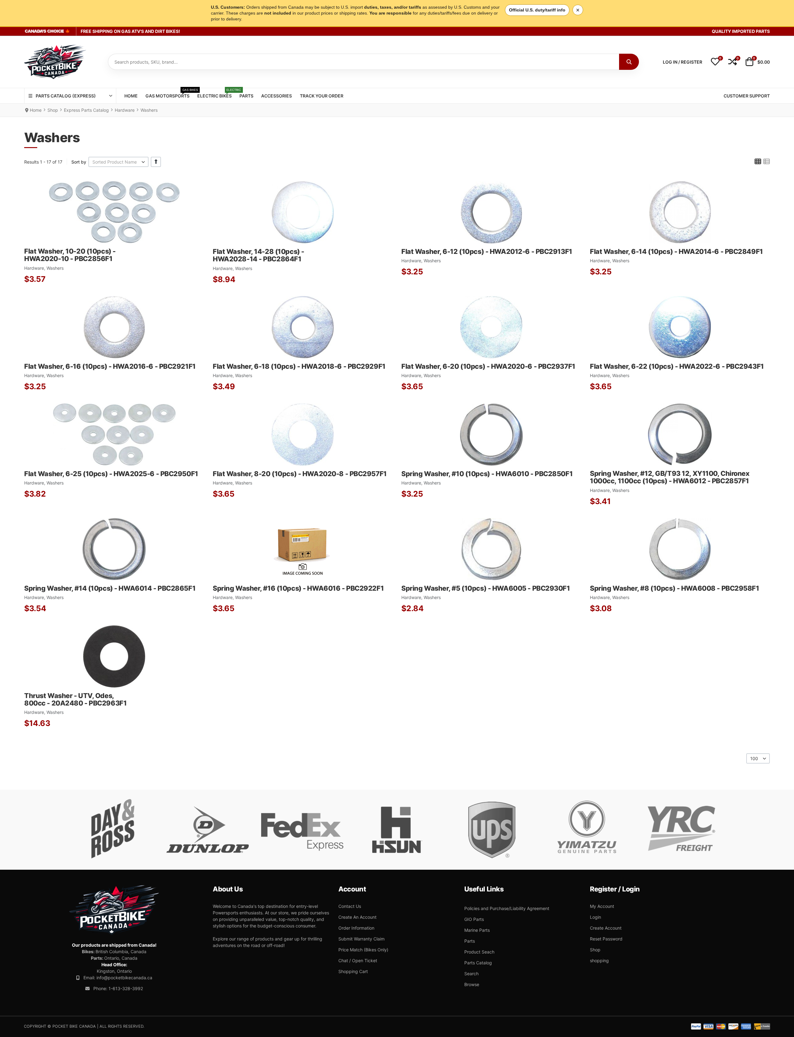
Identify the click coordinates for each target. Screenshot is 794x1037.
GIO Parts (474, 919)
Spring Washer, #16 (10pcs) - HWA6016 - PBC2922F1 (298, 588)
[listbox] (118, 162)
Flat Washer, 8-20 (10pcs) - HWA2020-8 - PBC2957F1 (300, 474)
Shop (595, 949)
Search (471, 973)
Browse (471, 984)
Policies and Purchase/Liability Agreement (506, 908)
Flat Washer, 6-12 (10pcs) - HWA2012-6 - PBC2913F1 (486, 251)
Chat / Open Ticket (357, 960)
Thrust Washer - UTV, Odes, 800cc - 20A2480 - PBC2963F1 (75, 699)
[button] (715, 62)
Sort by (78, 162)
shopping (599, 960)
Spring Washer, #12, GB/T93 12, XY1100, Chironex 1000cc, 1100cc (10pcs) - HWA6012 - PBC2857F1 (670, 477)
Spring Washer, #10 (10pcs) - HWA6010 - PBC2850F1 (487, 474)
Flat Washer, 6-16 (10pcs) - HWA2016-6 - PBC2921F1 (110, 366)
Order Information (356, 928)
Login (595, 917)
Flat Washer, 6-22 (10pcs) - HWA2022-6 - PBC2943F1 (677, 366)
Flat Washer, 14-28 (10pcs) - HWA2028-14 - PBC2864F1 (258, 255)
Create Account (606, 928)
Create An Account (357, 917)
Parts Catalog (478, 962)
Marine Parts (477, 930)
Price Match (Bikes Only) (363, 949)
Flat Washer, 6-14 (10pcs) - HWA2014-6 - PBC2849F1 (676, 251)
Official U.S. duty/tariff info (537, 9)
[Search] (629, 62)
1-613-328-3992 (126, 988)
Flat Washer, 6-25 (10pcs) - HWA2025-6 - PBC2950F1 (111, 474)
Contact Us (349, 906)
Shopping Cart (353, 971)
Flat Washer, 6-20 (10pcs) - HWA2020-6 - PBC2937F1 (488, 366)
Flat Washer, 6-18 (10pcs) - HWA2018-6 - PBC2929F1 (299, 366)
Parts (469, 941)
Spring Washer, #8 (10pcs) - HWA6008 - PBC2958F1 (674, 588)
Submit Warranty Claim (361, 938)
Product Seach (479, 951)
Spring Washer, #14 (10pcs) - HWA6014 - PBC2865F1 (109, 588)
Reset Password (606, 938)
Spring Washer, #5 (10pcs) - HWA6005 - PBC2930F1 (485, 588)
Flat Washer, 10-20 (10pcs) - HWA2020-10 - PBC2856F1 (70, 255)
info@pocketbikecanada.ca (124, 977)
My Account (602, 906)
